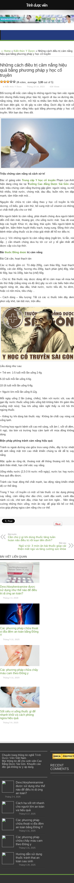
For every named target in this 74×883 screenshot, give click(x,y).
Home (7, 50)
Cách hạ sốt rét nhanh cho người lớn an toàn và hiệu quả (30, 806)
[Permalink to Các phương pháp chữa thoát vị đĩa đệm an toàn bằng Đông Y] (19, 623)
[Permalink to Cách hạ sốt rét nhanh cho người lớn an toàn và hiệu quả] (8, 812)
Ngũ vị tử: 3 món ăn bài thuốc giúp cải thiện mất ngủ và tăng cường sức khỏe (42, 546)
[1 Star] (1, 81)
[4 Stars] (11, 81)
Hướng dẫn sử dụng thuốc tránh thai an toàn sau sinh (29, 857)
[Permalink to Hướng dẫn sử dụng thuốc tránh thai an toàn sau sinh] (8, 863)
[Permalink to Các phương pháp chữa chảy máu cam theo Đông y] (19, 665)
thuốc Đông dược (15, 252)
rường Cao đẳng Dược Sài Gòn (49, 183)
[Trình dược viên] (37, 20)
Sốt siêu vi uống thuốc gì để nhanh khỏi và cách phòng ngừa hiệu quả (18, 715)
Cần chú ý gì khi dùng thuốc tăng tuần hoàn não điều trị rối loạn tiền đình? (31, 537)
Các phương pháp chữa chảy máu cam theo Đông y (19, 671)
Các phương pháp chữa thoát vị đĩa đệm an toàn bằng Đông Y (19, 631)
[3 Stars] (7, 81)
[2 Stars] (4, 81)
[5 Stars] (14, 81)
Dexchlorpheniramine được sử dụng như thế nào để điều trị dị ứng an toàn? (18, 590)
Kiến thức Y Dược (24, 50)
